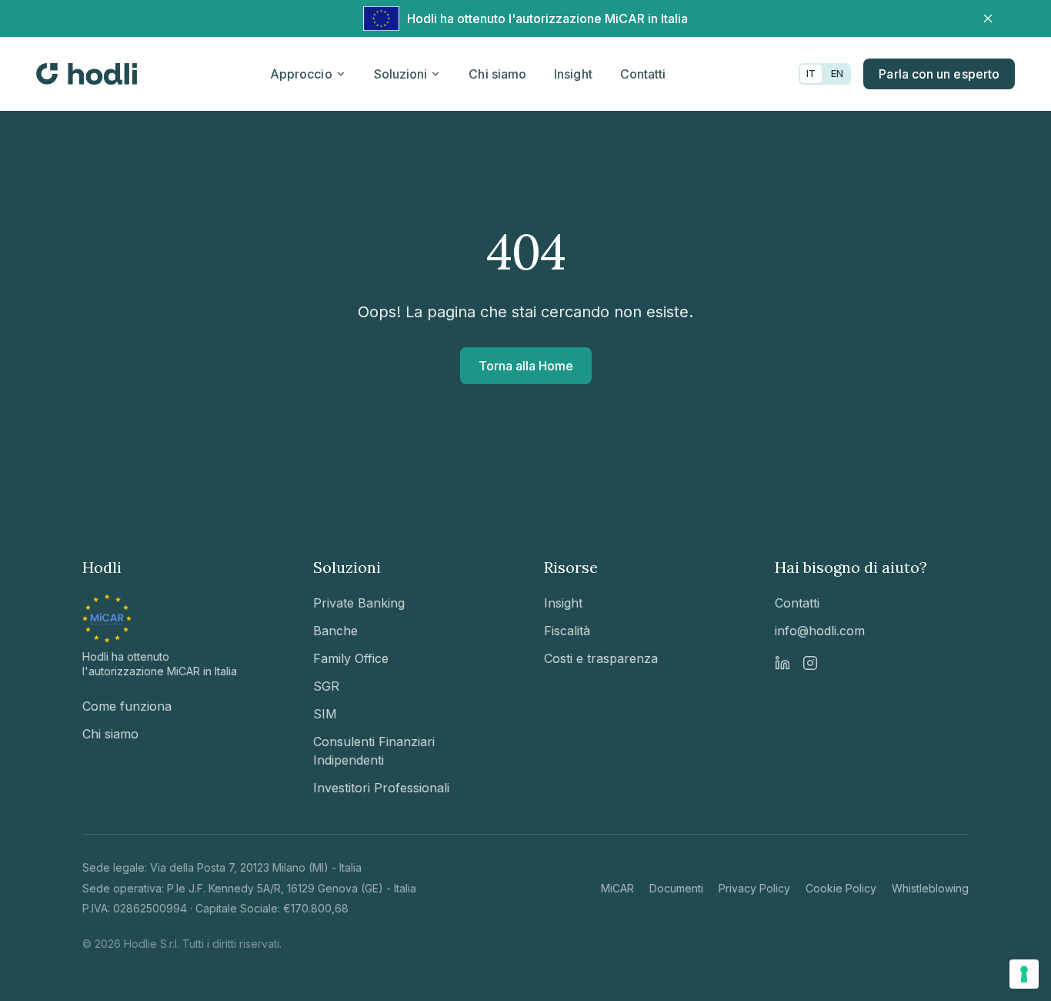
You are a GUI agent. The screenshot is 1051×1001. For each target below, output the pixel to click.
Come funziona (127, 706)
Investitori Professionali (381, 787)
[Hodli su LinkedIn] (782, 663)
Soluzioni (401, 74)
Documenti (676, 888)
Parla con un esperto (939, 74)
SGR (326, 686)
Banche (335, 630)
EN (837, 73)
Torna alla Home (526, 365)
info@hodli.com (820, 630)
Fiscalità (567, 630)
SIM (325, 713)
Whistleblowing (930, 888)
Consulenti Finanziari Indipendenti (374, 751)
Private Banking (359, 603)
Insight (573, 74)
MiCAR (617, 888)
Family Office (351, 658)
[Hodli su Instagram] (810, 663)
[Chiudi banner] (987, 18)
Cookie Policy (841, 888)
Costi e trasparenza (601, 658)
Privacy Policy (754, 888)
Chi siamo (497, 74)
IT (811, 73)
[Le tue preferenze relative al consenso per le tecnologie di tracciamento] (1024, 974)
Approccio (301, 74)
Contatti (643, 74)
